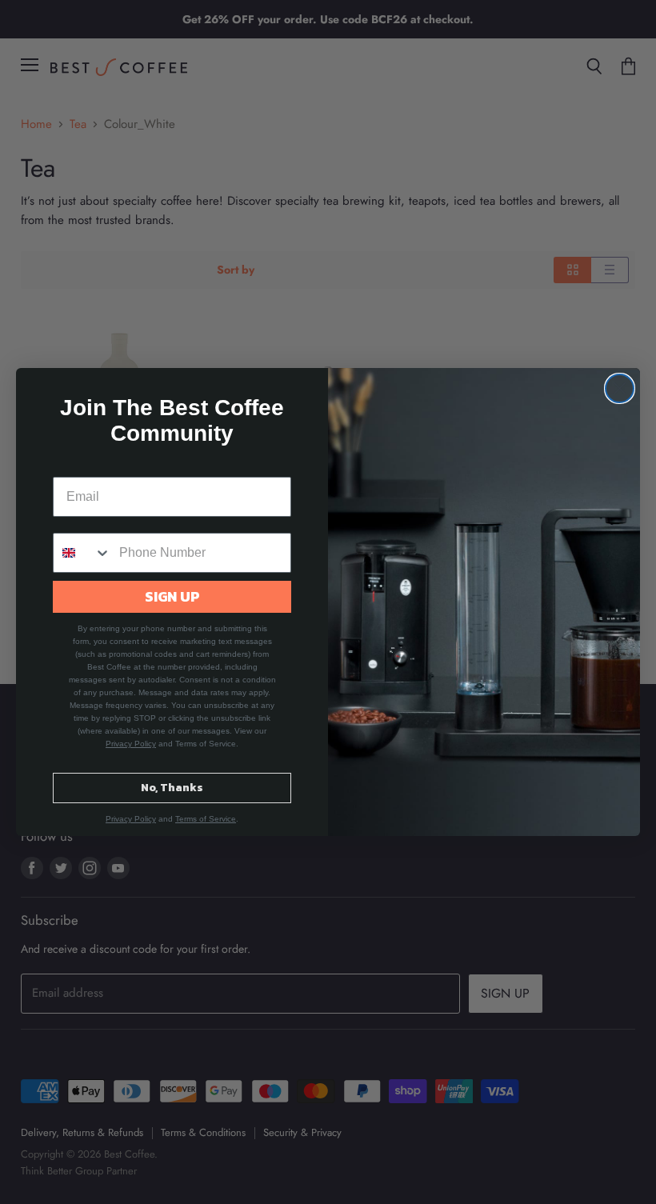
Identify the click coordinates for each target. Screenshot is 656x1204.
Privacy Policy (131, 743)
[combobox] (82, 553)
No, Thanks (172, 787)
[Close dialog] (620, 388)
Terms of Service (205, 818)
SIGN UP (172, 596)
